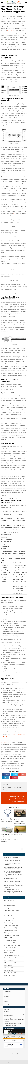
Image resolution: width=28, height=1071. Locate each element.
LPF (14, 213)
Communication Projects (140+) (11, 910)
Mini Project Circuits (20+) (10, 947)
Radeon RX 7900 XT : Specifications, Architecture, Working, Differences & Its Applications (13, 885)
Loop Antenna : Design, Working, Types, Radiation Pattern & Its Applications (7, 819)
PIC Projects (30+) (8, 952)
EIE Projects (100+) (8, 920)
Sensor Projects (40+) (9, 965)
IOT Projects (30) (8, 937)
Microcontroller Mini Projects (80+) (12, 945)
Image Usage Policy (16, 1053)
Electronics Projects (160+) (10, 927)
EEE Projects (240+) (9, 918)
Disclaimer (8, 1055)
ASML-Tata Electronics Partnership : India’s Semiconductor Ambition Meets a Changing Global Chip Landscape (13, 859)
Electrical (6, 994)
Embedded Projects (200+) (10, 930)
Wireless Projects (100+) (10, 972)
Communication (7, 991)
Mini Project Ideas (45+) (9, 950)
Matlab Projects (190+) (9, 942)
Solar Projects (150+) (9, 967)
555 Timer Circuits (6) (9, 900)
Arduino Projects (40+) (9, 905)
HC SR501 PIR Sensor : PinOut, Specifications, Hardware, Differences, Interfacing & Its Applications (13, 891)
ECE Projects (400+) (9, 915)
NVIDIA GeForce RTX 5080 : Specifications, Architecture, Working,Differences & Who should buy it (13, 880)
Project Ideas (7, 999)
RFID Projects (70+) (8, 960)
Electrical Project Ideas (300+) (11, 925)
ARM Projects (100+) (9, 908)
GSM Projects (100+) (9, 932)
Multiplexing (10, 30)
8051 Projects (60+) (8, 903)
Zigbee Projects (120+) (9, 975)
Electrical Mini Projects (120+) (11, 923)
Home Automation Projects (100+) (12, 935)
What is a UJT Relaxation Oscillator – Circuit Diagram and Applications (14, 1019)
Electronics (6, 996)
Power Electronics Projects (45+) (12, 955)
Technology (6, 1004)
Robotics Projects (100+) (10, 962)
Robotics (6, 1001)
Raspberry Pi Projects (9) (10, 957)
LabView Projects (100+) (10, 940)
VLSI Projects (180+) (9, 970)
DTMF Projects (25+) (9, 913)
